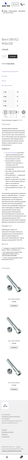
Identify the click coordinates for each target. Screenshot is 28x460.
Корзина (18, 456)
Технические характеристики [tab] (10, 71)
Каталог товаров (13, 11)
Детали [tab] (4, 81)
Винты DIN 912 (22, 11)
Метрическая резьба (11, 152)
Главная (5, 11)
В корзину (13, 56)
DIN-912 (20, 120)
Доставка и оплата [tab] (7, 85)
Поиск (7, 457)
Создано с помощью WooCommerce (11, 451)
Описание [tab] (4, 76)
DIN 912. (10, 226)
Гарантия (4, 434)
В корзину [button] (14, 305)
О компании (6, 437)
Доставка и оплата (7, 432)
